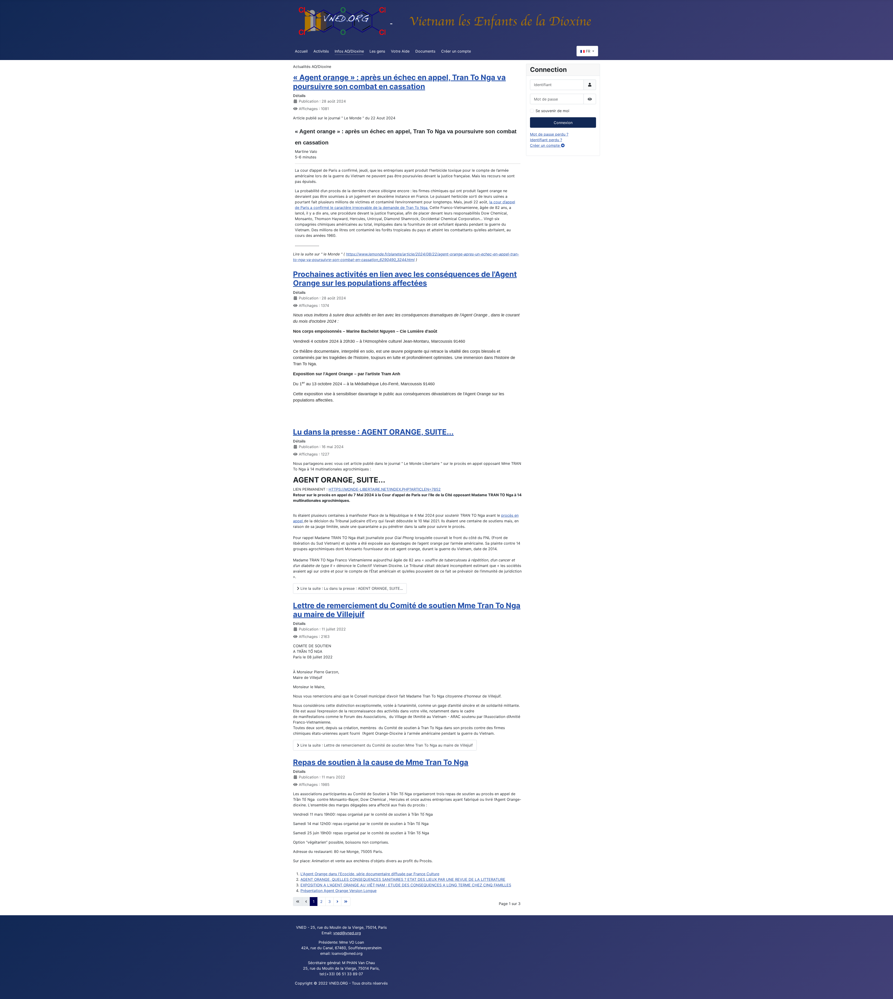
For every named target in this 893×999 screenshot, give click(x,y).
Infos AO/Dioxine (349, 51)
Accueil (301, 51)
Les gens (377, 51)
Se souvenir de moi (552, 110)
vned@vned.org (347, 933)
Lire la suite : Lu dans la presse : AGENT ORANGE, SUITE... (351, 588)
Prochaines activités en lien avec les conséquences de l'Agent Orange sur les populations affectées (405, 279)
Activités (321, 51)
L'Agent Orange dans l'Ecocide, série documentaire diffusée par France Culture (369, 874)
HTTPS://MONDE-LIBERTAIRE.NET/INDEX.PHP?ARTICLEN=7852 (385, 489)
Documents (425, 51)
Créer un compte (456, 51)
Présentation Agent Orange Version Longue (338, 890)
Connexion (563, 122)
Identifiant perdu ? (546, 139)
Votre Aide (400, 51)
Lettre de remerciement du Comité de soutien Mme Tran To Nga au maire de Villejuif (406, 610)
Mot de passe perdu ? (549, 134)
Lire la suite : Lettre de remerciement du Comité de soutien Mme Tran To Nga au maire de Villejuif (386, 745)
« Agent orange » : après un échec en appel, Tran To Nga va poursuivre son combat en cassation (399, 82)
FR (588, 51)
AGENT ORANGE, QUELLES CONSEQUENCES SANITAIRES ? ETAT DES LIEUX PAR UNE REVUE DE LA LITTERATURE (402, 879)
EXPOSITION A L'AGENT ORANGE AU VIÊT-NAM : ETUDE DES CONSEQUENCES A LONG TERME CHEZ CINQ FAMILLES (405, 885)
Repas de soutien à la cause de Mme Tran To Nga (380, 762)
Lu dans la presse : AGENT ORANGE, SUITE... (373, 431)
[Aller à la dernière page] (345, 901)
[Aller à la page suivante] (337, 901)
